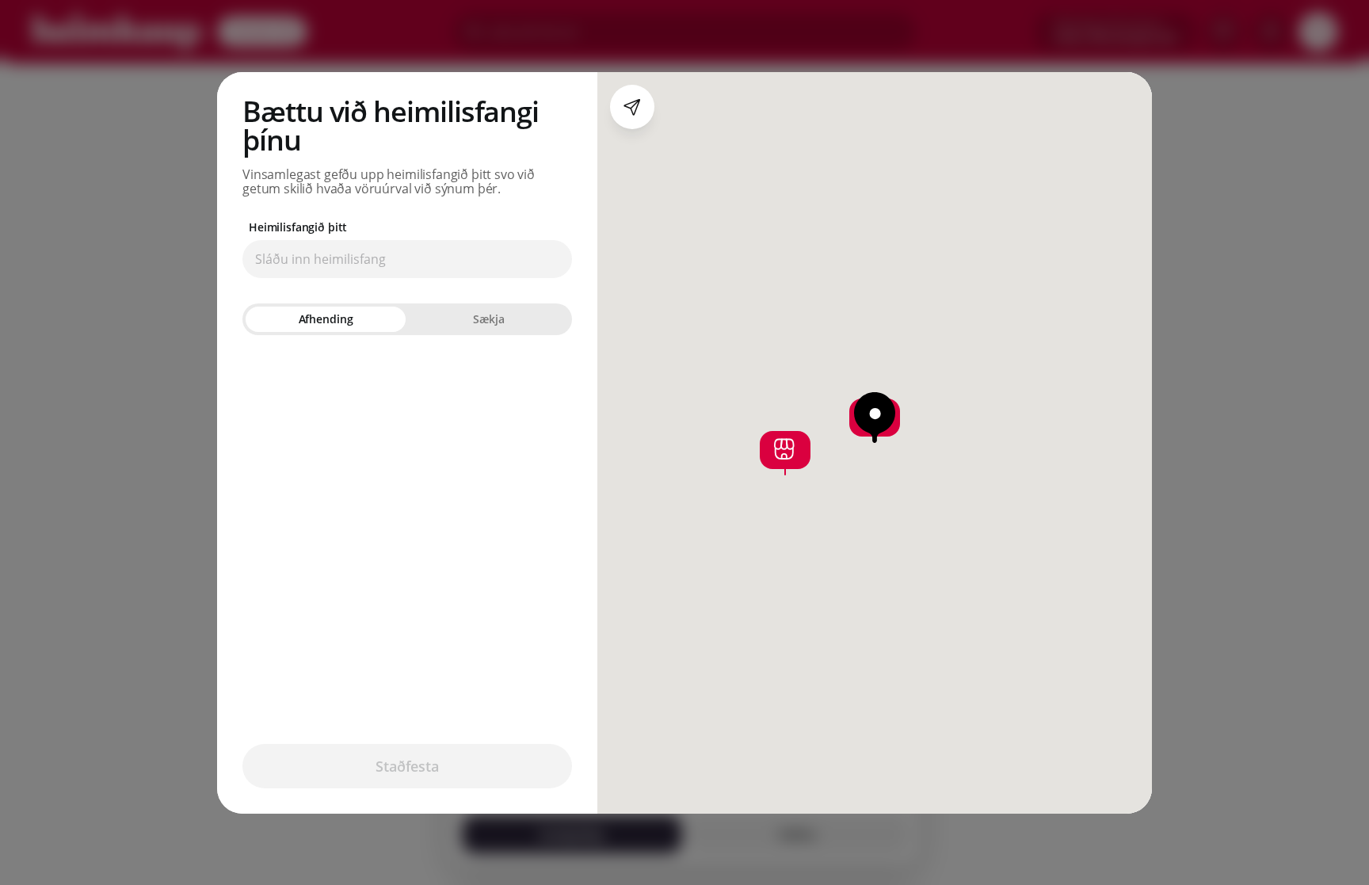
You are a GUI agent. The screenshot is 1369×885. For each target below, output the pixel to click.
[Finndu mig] (632, 107)
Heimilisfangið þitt (298, 227)
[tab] (326, 319)
